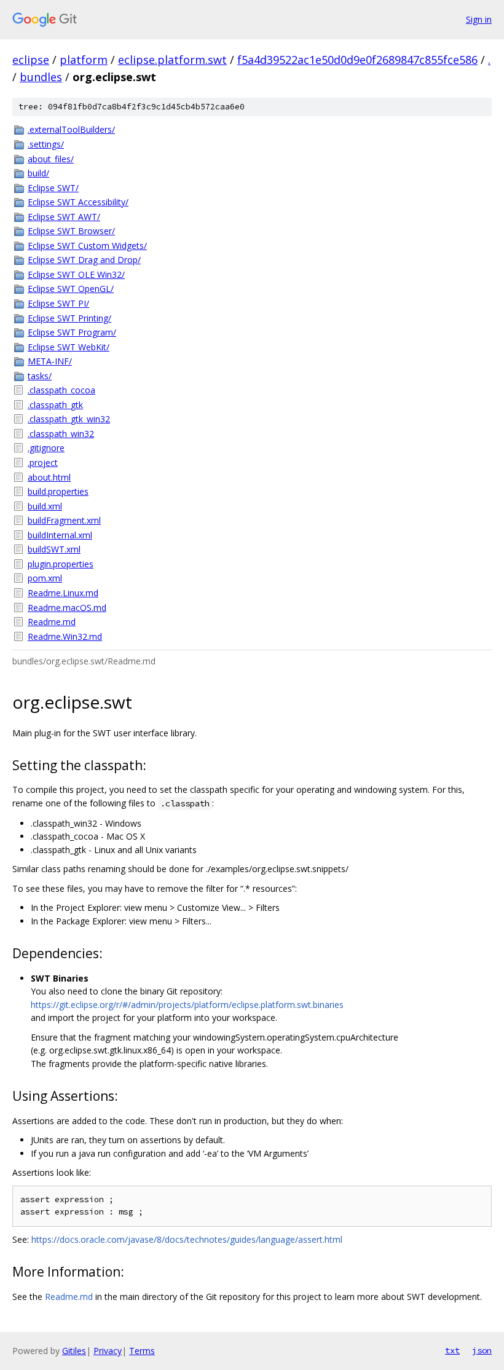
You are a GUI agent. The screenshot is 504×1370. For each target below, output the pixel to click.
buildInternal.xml (60, 535)
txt (452, 1350)
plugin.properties (60, 564)
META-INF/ (50, 361)
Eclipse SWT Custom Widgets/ (87, 245)
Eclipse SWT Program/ (72, 332)
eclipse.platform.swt (172, 59)
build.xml (45, 506)
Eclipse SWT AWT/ (64, 216)
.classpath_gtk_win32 (69, 419)
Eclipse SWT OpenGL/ (71, 288)
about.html (49, 477)
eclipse (30, 59)
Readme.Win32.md (65, 636)
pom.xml (45, 578)
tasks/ (40, 376)
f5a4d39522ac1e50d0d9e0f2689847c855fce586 (357, 59)
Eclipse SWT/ (53, 188)
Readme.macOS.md (67, 607)
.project (43, 462)
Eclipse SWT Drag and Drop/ (84, 260)
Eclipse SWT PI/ (58, 303)
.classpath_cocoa (61, 390)
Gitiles (74, 1350)
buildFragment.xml (64, 520)
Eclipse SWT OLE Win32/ (76, 274)
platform (84, 59)
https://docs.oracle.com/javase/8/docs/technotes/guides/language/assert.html (186, 1239)
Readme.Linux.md (63, 593)
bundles (41, 76)
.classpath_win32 (61, 433)
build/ (38, 173)
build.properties (58, 491)
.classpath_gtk (55, 405)
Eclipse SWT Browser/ (71, 231)
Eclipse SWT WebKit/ (68, 347)
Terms (142, 1350)
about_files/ (51, 159)
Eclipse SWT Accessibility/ (78, 202)
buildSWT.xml (54, 549)
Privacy (107, 1350)
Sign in (479, 19)
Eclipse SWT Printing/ (69, 318)
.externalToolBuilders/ (71, 129)
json (482, 1350)
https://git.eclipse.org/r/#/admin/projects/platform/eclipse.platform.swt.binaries (187, 1004)
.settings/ (46, 144)
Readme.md (52, 622)
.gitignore (46, 448)
